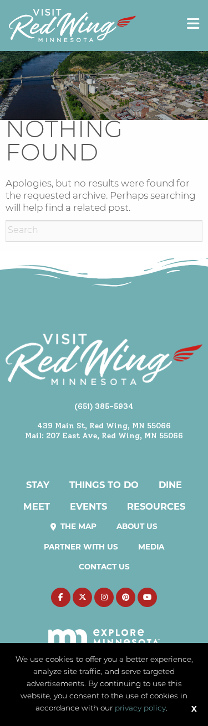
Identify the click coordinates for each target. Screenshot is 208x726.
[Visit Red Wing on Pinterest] (125, 597)
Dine (170, 484)
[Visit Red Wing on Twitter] (82, 597)
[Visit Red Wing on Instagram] (104, 597)
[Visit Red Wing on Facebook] (60, 597)
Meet (36, 506)
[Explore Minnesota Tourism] (104, 631)
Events (88, 506)
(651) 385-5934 (104, 406)
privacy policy (140, 708)
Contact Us (104, 566)
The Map (77, 526)
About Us (137, 526)
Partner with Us (81, 546)
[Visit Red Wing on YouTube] (147, 597)
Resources (156, 506)
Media (151, 546)
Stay (37, 484)
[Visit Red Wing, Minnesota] (72, 25)
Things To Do (104, 484)
